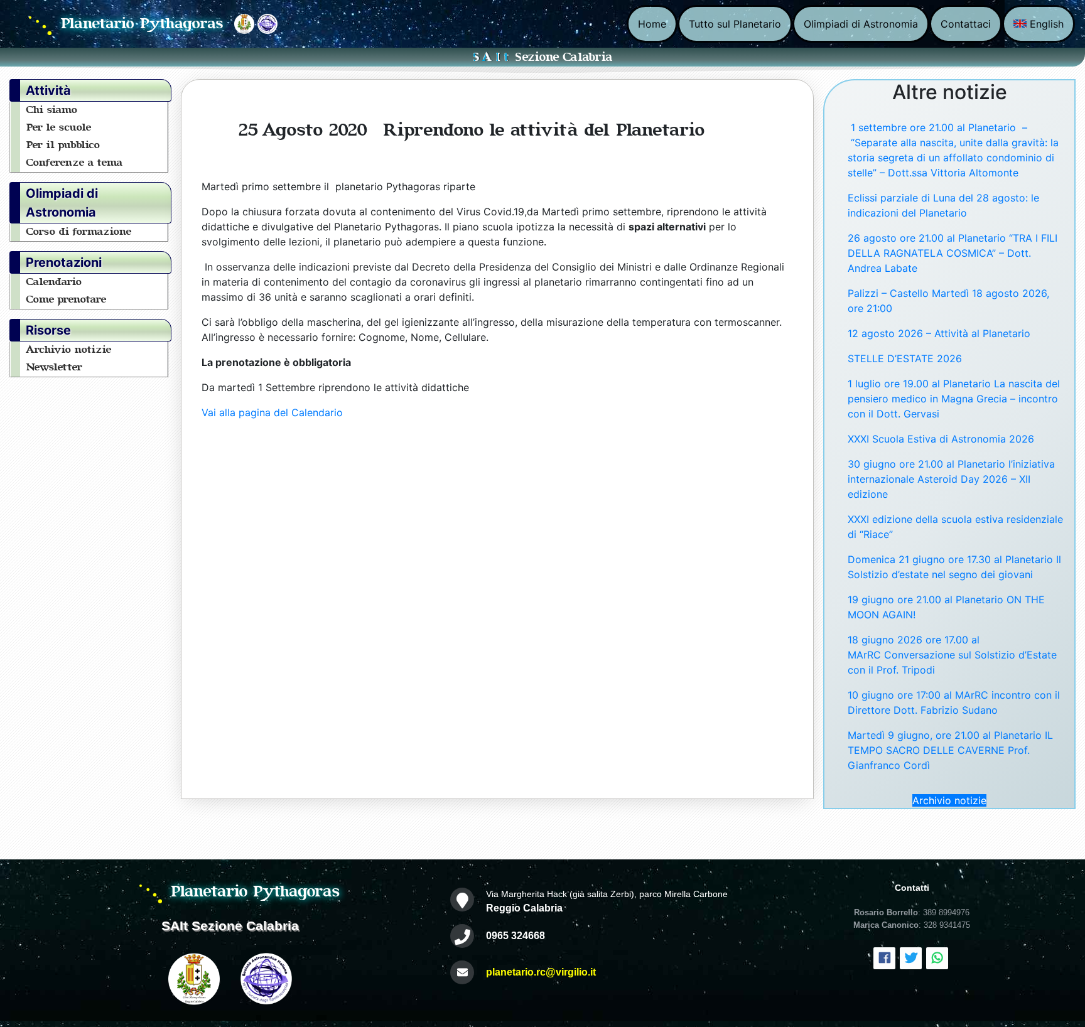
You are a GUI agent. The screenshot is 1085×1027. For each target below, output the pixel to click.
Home (652, 24)
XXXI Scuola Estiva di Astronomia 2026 (941, 439)
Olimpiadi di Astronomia (861, 24)
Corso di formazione (79, 232)
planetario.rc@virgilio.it (541, 972)
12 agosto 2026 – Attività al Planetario (939, 333)
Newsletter (54, 367)
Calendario (54, 282)
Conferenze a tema (74, 162)
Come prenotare (66, 299)
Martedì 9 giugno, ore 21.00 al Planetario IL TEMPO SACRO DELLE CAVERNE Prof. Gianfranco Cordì (950, 750)
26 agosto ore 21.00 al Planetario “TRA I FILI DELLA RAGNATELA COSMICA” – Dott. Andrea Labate (952, 253)
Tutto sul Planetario (735, 24)
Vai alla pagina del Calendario (272, 412)
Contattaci (966, 24)
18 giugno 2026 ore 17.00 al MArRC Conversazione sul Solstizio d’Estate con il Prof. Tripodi (952, 654)
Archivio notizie (69, 350)
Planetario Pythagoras (142, 23)
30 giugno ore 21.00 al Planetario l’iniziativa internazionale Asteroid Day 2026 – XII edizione (951, 479)
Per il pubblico (63, 145)
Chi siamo (52, 110)
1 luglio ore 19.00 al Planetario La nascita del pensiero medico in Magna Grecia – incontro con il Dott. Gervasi (954, 398)
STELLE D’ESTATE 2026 (905, 358)
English (1045, 24)
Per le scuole (59, 127)
